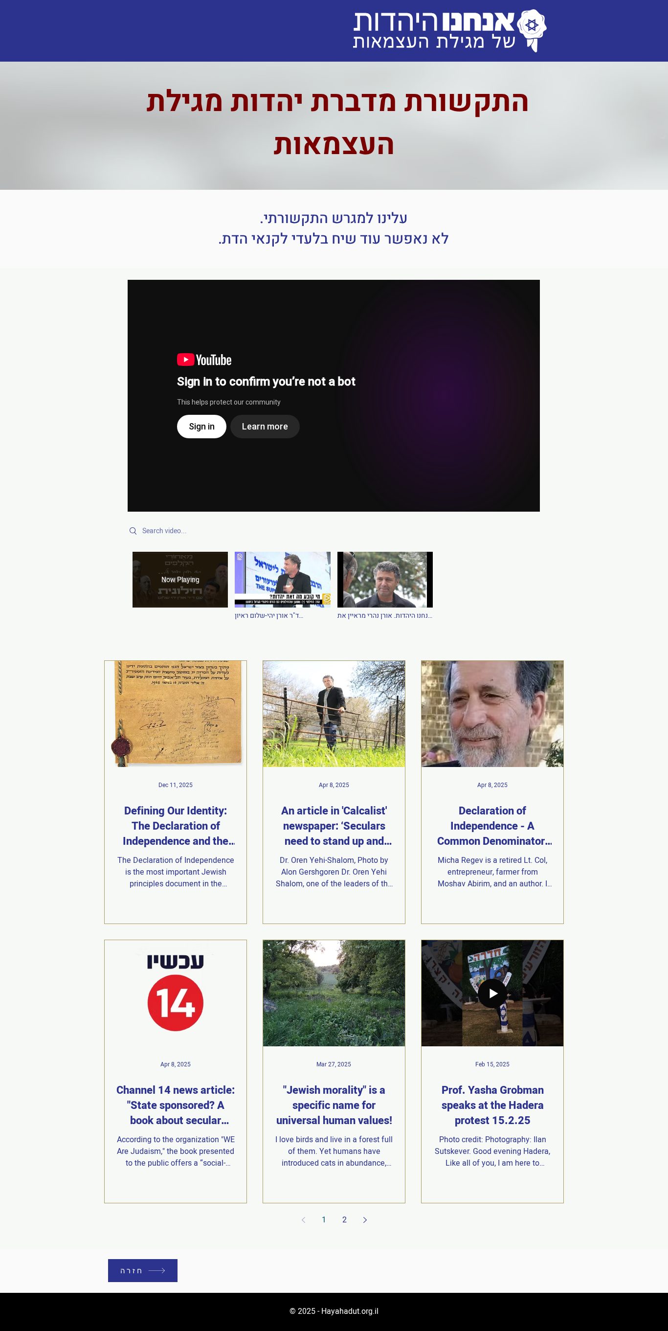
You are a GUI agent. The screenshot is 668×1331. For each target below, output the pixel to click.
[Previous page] (303, 1220)
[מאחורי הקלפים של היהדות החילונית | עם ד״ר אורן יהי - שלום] (334, 396)
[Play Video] (282, 586)
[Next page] (365, 1220)
